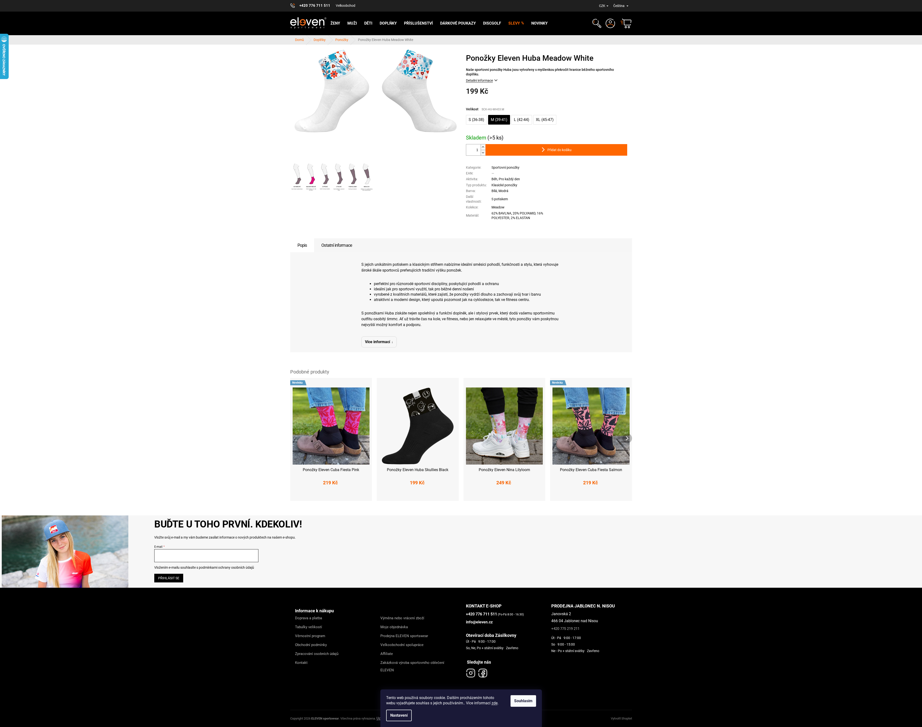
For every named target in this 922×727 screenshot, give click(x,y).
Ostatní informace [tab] (336, 245)
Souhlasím (523, 701)
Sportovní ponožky (505, 167)
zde (494, 703)
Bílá (494, 191)
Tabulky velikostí (308, 627)
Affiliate (386, 654)
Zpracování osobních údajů (316, 654)
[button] (596, 23)
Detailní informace (479, 80)
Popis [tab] (302, 245)
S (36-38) (476, 119)
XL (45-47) (545, 119)
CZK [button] (602, 6)
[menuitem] (335, 23)
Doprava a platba (308, 618)
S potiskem (499, 199)
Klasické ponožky (504, 185)
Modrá (503, 191)
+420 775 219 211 (565, 629)
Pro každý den (509, 179)
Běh (494, 179)
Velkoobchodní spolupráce (402, 645)
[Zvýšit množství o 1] (483, 147)
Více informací (377, 342)
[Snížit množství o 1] (483, 152)
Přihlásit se (168, 578)
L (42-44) (521, 119)
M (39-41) (499, 119)
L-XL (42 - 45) (504, 494)
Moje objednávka (394, 627)
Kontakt (301, 662)
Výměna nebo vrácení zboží (402, 618)
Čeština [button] (619, 6)
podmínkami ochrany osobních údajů (226, 567)
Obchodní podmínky (311, 645)
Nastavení (399, 715)
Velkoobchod (345, 5)
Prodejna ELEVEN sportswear (404, 636)
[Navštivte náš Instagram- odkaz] (471, 672)
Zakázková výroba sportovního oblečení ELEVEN (412, 666)
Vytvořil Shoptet (621, 718)
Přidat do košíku (559, 150)
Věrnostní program (310, 636)
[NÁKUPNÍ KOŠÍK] (623, 23)
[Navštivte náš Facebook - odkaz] (483, 672)
